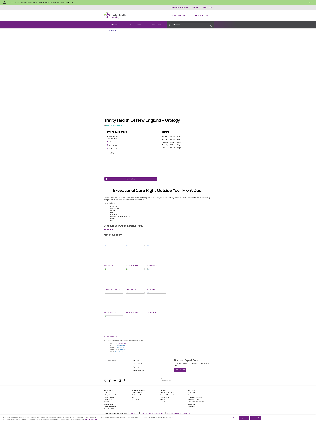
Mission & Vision (207, 7)
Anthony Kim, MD (130, 289)
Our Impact (195, 7)
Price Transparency (110, 406)
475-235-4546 (113, 148)
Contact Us (191, 404)
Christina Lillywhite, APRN (112, 289)
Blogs (133, 397)
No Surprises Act (109, 409)
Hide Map (111, 153)
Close (310, 2)
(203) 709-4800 (122, 344)
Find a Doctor (114, 25)
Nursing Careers (165, 397)
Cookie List (187, 413)
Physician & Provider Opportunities (171, 395)
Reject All (243, 418)
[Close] (313, 418)
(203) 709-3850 (124, 349)
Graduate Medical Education (196, 402)
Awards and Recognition (195, 397)
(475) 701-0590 (119, 351)
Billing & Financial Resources (112, 395)
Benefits (162, 399)
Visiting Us (107, 392)
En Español (135, 399)
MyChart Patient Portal (201, 15)
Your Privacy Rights (174, 413)
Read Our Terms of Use (91, 419)
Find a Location (135, 25)
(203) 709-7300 (121, 346)
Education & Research (194, 399)
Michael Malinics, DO (131, 313)
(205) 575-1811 (121, 348)
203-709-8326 (113, 145)
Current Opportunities (167, 392)
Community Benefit (194, 395)
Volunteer (163, 402)
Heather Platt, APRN (131, 265)
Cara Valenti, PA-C (152, 313)
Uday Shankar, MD (152, 265)
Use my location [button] (179, 15)
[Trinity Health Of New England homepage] (114, 18)
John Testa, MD (109, 265)
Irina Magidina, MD (110, 313)
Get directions (113, 142)
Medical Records (109, 397)
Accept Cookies (255, 418)
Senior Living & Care (139, 370)
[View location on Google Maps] (130, 168)
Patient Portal (108, 399)
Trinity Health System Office (179, 7)
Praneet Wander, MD (110, 336)
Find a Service (157, 25)
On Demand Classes (138, 395)
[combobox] (190, 25)
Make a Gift (191, 406)
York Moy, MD (150, 289)
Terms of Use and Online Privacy (152, 413)
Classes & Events (137, 392)
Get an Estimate (108, 404)
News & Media (192, 392)
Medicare (106, 402)
